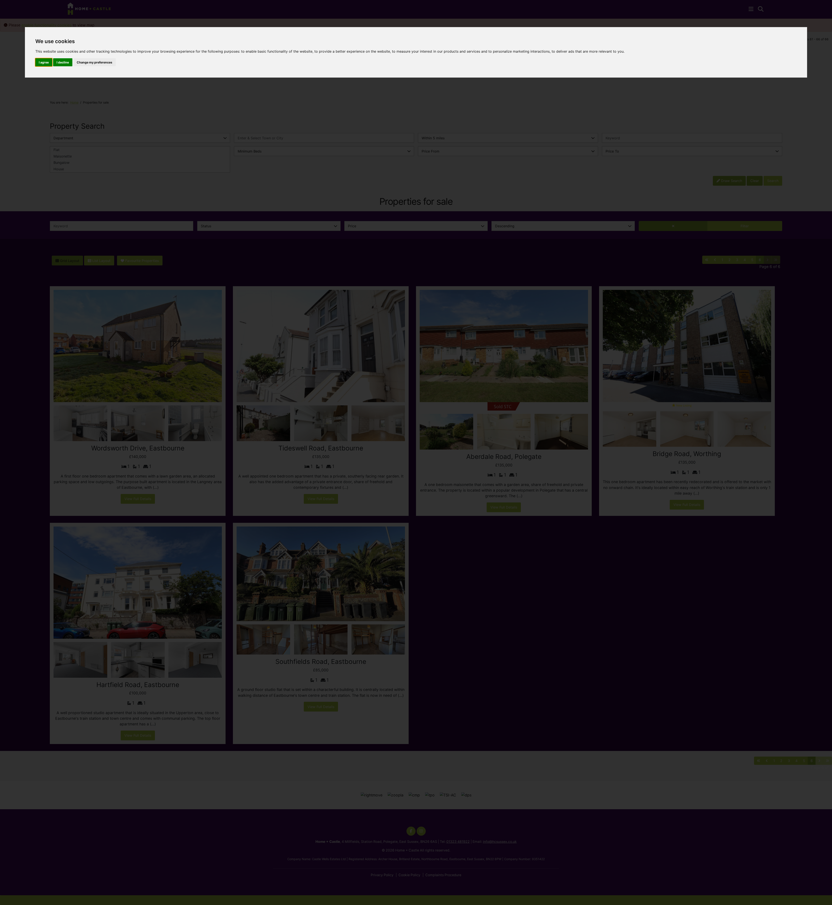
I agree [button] (44, 62)
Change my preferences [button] (94, 62)
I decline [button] (63, 62)
